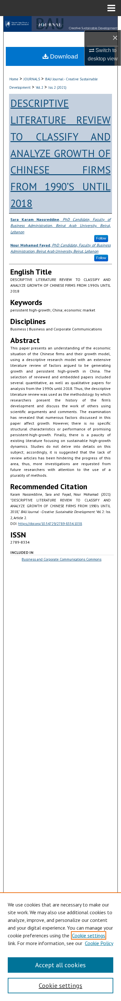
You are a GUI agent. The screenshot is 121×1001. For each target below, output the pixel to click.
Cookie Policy (99, 943)
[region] (60, 946)
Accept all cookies (60, 965)
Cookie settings (88, 935)
